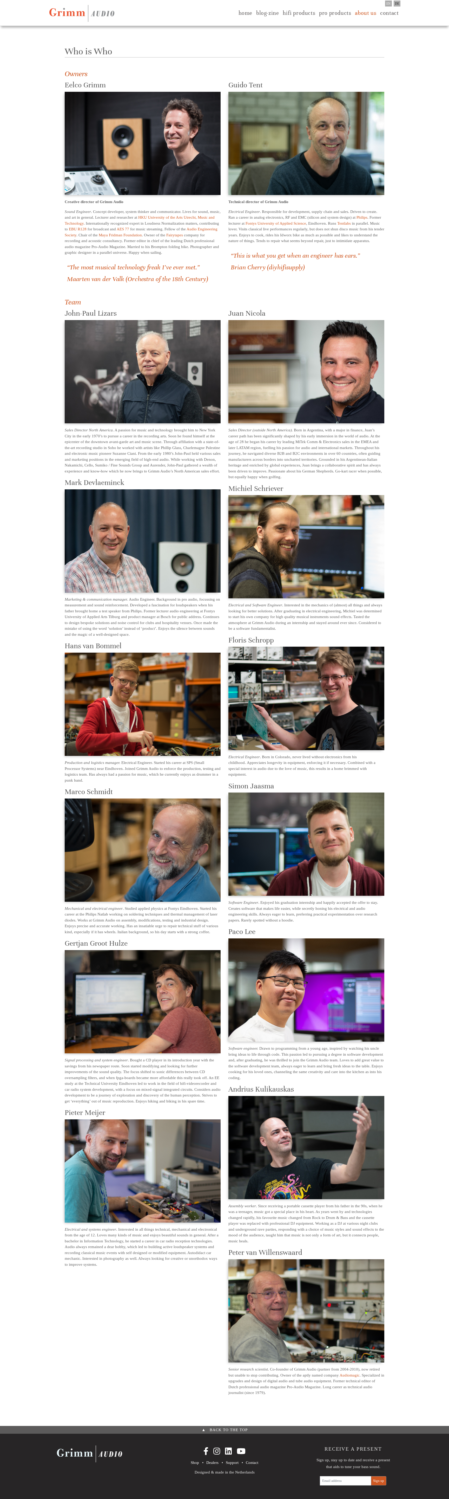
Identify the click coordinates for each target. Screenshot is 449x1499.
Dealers (212, 1463)
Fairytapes (174, 235)
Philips (361, 217)
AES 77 (123, 229)
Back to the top (225, 1430)
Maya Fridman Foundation (120, 235)
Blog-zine (267, 13)
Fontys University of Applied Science (276, 223)
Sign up (378, 1481)
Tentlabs (344, 223)
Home (245, 13)
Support (232, 1463)
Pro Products (335, 13)
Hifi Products (299, 13)
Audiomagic (350, 1375)
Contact (389, 13)
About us (365, 13)
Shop (195, 1463)
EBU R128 (78, 229)
